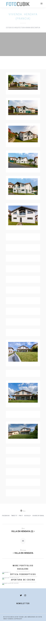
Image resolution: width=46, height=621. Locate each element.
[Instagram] (25, 595)
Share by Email (38, 515)
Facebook (6, 515)
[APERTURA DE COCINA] (23, 584)
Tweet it (14, 515)
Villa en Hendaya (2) (22, 531)
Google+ (27, 515)
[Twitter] (21, 595)
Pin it (21, 515)
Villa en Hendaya (23, 553)
